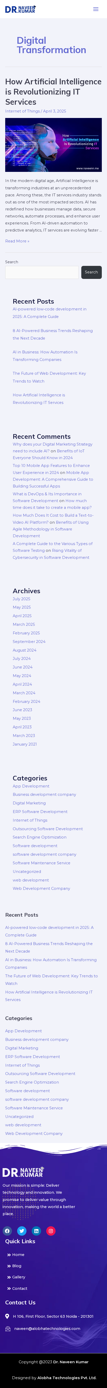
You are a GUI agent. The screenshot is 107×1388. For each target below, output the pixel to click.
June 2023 (22, 710)
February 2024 (26, 701)
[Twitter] (21, 1231)
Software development (35, 845)
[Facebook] (7, 1231)
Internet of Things (22, 111)
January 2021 (25, 744)
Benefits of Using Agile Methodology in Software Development (51, 529)
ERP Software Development (40, 811)
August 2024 (24, 650)
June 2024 (22, 667)
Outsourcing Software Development (48, 829)
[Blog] (53, 1266)
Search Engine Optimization (39, 837)
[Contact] (53, 1288)
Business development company (44, 794)
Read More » (17, 241)
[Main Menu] (96, 9)
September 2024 (29, 641)
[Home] (53, 1254)
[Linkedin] (36, 1231)
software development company (44, 854)
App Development (31, 786)
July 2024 (22, 658)
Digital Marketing (29, 803)
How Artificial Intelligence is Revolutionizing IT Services (53, 92)
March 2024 (24, 693)
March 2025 (24, 624)
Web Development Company (41, 888)
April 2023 (22, 727)
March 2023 (24, 735)
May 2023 (22, 718)
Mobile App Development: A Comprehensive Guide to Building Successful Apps (53, 479)
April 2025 (22, 616)
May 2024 (22, 675)
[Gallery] (53, 1277)
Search (11, 262)
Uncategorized (27, 871)
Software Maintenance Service (41, 863)
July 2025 (21, 599)
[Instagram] (51, 1231)
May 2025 (22, 607)
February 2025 (26, 633)
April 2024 (22, 684)
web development (31, 880)
